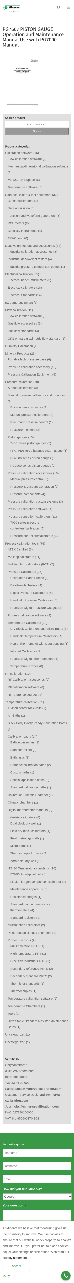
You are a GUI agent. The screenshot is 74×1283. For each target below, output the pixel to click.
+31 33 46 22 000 (17, 1082)
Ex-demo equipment (19, 302)
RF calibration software (23, 687)
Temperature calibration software (30, 998)
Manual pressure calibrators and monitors (36, 395)
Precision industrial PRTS (27, 961)
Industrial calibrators (21, 817)
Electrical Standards (21, 295)
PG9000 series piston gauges (30, 465)
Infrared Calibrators (23, 651)
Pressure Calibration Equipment (29, 374)
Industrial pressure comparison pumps (34, 266)
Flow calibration (16, 310)
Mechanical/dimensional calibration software (38, 166)
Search (37, 131)
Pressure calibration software (28, 509)
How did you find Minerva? (22, 1189)
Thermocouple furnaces (26, 853)
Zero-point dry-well (23, 861)
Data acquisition (19, 208)
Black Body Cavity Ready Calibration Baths (37, 723)
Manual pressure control (27, 479)
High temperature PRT (25, 953)
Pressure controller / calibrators (29, 516)
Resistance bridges (23, 897)
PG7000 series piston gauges (30, 458)
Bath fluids (17, 757)
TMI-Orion (15, 238)
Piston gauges (17, 437)
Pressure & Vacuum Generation (32, 486)
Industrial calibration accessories (30, 251)
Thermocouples (21, 991)
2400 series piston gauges (28, 443)
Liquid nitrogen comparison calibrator (35, 882)
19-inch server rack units (24, 708)
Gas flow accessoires (22, 323)
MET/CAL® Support (21, 180)
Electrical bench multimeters (27, 280)
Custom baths (19, 772)
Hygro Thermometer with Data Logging (37, 643)
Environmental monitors (26, 407)
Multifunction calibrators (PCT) (28, 564)
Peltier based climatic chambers (29, 933)
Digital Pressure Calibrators (29, 593)
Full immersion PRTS (25, 946)
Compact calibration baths (28, 765)
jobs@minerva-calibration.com (36, 1106)
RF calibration (14, 673)
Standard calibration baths (28, 787)
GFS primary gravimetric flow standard (34, 338)
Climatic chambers (20, 802)
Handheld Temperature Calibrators (34, 636)
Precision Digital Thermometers (32, 659)
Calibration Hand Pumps (27, 578)
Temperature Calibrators (24, 623)
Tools (11, 1013)
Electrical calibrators (21, 287)
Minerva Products (17, 353)
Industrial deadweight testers (27, 259)
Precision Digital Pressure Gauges (33, 607)
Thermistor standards (25, 983)
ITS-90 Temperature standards (29, 868)
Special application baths (27, 780)
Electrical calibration (19, 274)
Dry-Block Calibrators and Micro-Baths (36, 628)
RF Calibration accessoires (26, 679)
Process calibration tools (22, 543)
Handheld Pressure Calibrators (31, 600)
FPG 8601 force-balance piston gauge (36, 450)
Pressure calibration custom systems (33, 501)
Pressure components (25, 494)
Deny (6, 1275)
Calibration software (19, 153)
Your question (14, 1205)
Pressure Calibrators (22, 572)
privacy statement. (15, 1258)
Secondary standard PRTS (28, 976)
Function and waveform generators (32, 215)
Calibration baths (19, 736)
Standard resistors (22, 917)
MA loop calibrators (21, 557)
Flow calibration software (25, 159)
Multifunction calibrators (24, 925)
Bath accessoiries (22, 742)
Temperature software (23, 187)
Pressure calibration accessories (30, 473)
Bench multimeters (20, 201)
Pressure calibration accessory (29, 367)
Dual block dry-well (23, 823)
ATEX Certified (18, 549)
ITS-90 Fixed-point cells (26, 874)
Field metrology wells (24, 838)
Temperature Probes (24, 666)
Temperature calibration (21, 702)
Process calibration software (27, 615)
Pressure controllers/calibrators (31, 536)
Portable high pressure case (27, 359)
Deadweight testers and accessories (30, 245)
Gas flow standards (21, 331)
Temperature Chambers (24, 1006)
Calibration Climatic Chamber (28, 795)
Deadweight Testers (24, 585)
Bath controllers (21, 750)
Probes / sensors (19, 940)
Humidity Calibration (19, 346)
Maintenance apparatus (26, 889)
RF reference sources (23, 694)
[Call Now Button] (66, 1275)
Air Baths (14, 715)
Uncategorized (15, 1034)
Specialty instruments (22, 231)
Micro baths (18, 846)
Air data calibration (20, 388)
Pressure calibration (19, 382)
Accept (16, 1266)
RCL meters (16, 223)
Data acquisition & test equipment (28, 195)
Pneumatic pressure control (29, 422)
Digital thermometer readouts (28, 810)
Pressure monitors (22, 429)
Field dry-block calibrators (28, 831)
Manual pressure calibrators (29, 415)
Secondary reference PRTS (29, 968)
